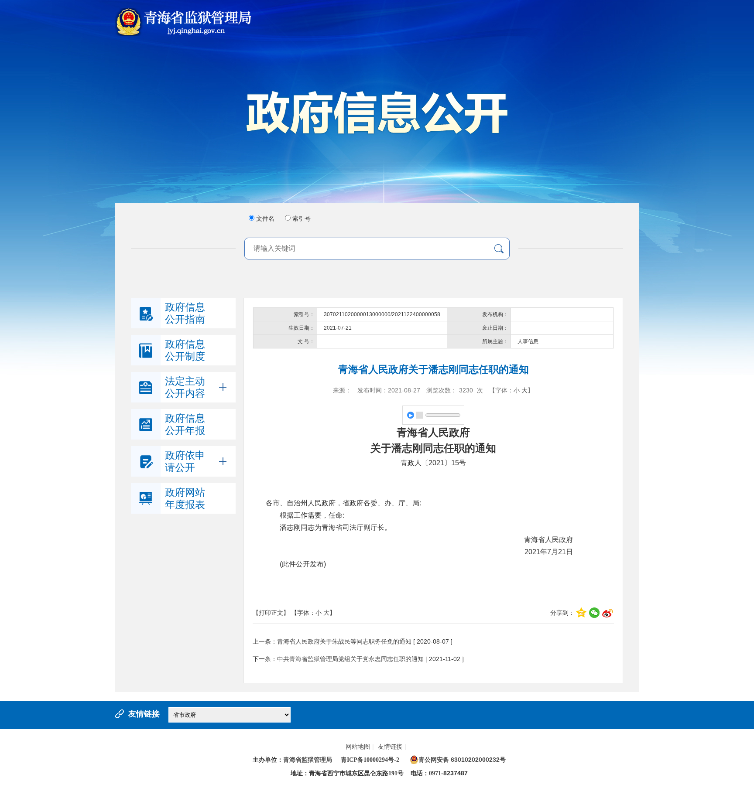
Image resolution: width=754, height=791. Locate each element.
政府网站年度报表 (185, 498)
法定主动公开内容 (185, 387)
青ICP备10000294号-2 (370, 760)
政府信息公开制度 (185, 350)
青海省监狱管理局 (307, 760)
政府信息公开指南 (185, 313)
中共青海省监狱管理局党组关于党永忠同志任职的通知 (350, 658)
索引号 (301, 218)
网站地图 (360, 746)
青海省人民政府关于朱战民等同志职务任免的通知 (344, 641)
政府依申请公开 (185, 461)
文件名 (265, 218)
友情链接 (392, 746)
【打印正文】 (271, 612)
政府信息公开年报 (185, 424)
